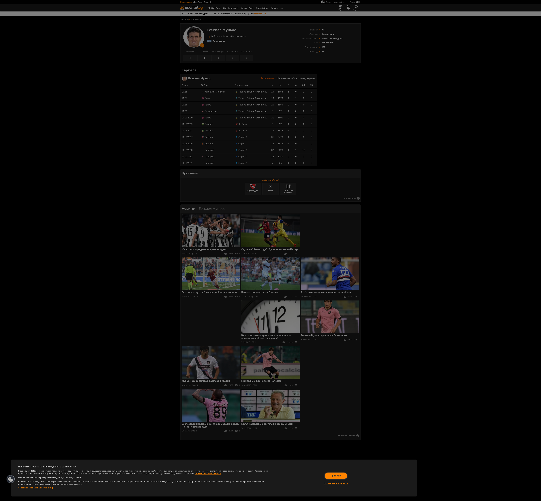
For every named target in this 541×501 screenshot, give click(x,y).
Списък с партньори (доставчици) (35, 487)
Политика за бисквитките (208, 473)
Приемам (336, 475)
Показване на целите (336, 483)
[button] (10, 479)
